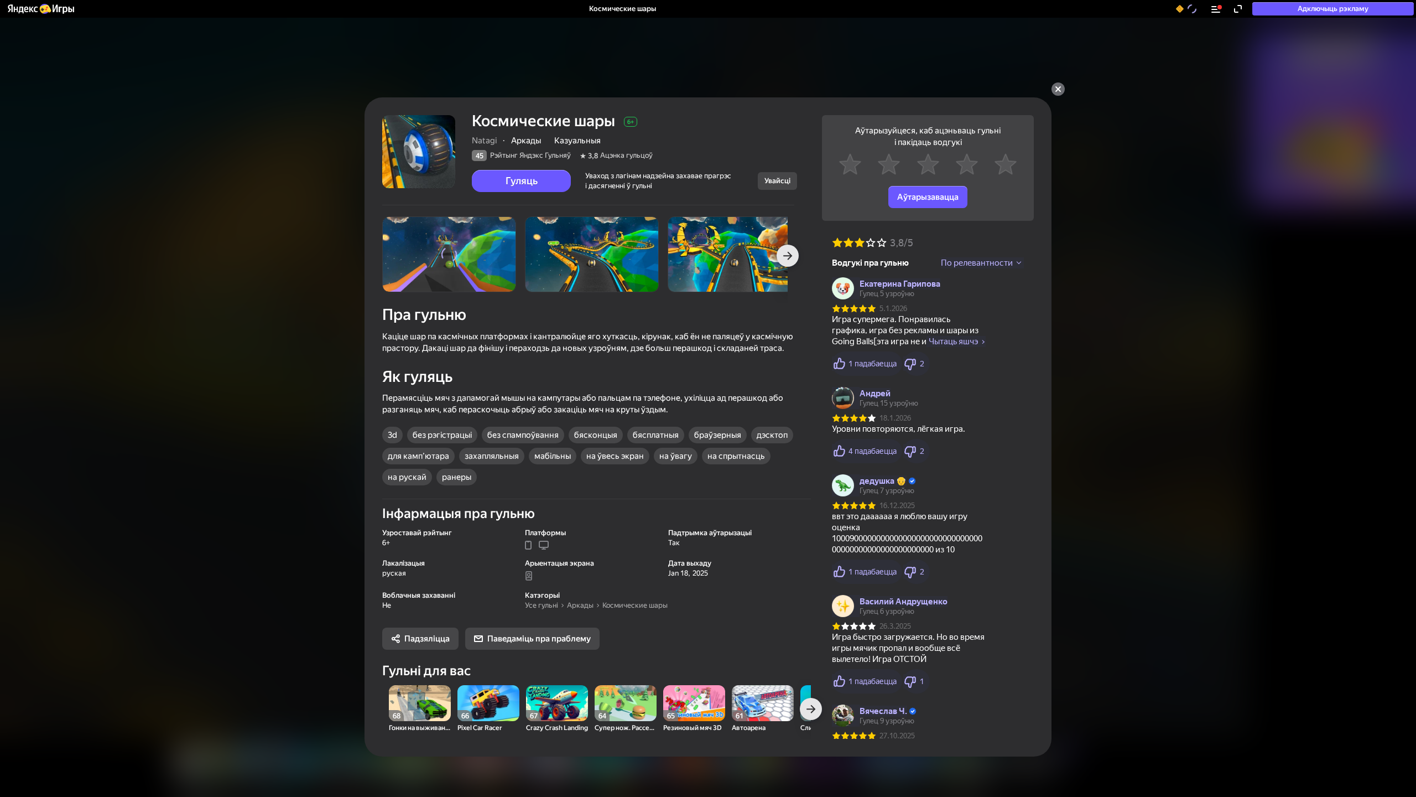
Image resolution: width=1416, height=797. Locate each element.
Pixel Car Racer (479, 728)
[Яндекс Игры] (40, 9)
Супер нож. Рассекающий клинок (626, 728)
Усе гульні (541, 605)
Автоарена (749, 728)
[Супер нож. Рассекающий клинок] (626, 703)
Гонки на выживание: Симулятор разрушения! (420, 728)
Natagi (484, 141)
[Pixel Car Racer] (488, 703)
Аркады (580, 605)
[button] (40, 9)
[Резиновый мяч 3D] (694, 703)
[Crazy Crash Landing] (557, 703)
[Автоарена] (763, 703)
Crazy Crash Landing (557, 728)
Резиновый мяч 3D (692, 728)
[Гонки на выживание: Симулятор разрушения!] (420, 703)
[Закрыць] (1058, 89)
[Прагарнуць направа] (788, 256)
